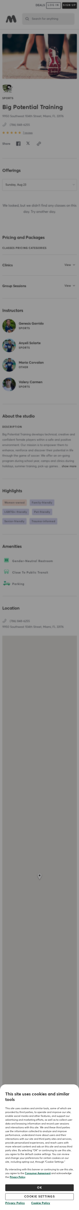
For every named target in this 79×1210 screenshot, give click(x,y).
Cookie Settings (39, 1196)
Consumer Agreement (38, 1173)
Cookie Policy (40, 1203)
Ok (39, 1187)
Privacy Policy (17, 1177)
